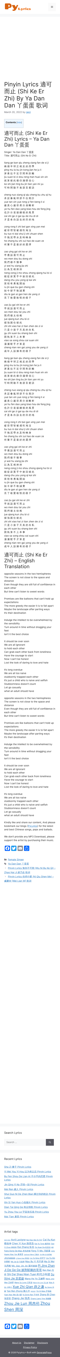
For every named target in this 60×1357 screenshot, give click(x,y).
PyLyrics (32, 826)
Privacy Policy (30, 1347)
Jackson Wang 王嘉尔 (31, 1254)
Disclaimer (29, 1342)
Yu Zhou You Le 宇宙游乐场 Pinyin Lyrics (26, 1211)
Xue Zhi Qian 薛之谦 (28, 1287)
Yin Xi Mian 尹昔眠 (43, 1291)
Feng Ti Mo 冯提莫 (40, 1250)
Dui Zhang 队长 (25, 1247)
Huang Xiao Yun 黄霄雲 (13, 1254)
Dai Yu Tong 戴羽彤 (42, 1244)
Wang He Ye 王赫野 (35, 1278)
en (52, 1247)
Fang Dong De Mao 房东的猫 (17, 1251)
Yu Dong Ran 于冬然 (30, 1295)
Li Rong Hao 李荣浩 (22, 1258)
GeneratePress (44, 1352)
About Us (16, 1342)
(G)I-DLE (7, 1240)
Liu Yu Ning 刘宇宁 (37, 1258)
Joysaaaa (9, 1257)
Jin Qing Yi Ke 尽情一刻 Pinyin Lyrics (24, 1184)
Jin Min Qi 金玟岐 (46, 1254)
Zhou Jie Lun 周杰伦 (22, 1303)
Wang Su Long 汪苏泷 (23, 1283)
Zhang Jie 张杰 (21, 1298)
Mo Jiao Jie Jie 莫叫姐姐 (24, 1265)
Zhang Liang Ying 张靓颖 (41, 1299)
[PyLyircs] (18, 6)
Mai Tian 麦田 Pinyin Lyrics (19, 1216)
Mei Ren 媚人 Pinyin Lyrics (18, 1189)
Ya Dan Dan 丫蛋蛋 (18, 863)
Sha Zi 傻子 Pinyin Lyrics (17, 1166)
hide (19, 122)
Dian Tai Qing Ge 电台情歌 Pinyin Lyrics (26, 1207)
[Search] (50, 1142)
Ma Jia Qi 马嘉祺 (18, 1262)
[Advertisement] (30, 51)
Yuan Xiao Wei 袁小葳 (13, 1295)
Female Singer (16, 859)
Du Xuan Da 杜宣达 (43, 1247)
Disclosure (42, 1342)
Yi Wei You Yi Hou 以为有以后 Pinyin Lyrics (27, 1171)
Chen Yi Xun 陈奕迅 (23, 1243)
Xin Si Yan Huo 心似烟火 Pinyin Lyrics (24, 1202)
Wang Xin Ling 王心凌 (40, 1283)
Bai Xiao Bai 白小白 (34, 1240)
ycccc (33, 1291)
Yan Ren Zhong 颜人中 (18, 1291)
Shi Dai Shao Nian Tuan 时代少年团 (28, 1274)
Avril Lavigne (18, 1239)
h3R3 (53, 1251)
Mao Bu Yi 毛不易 (34, 1261)
